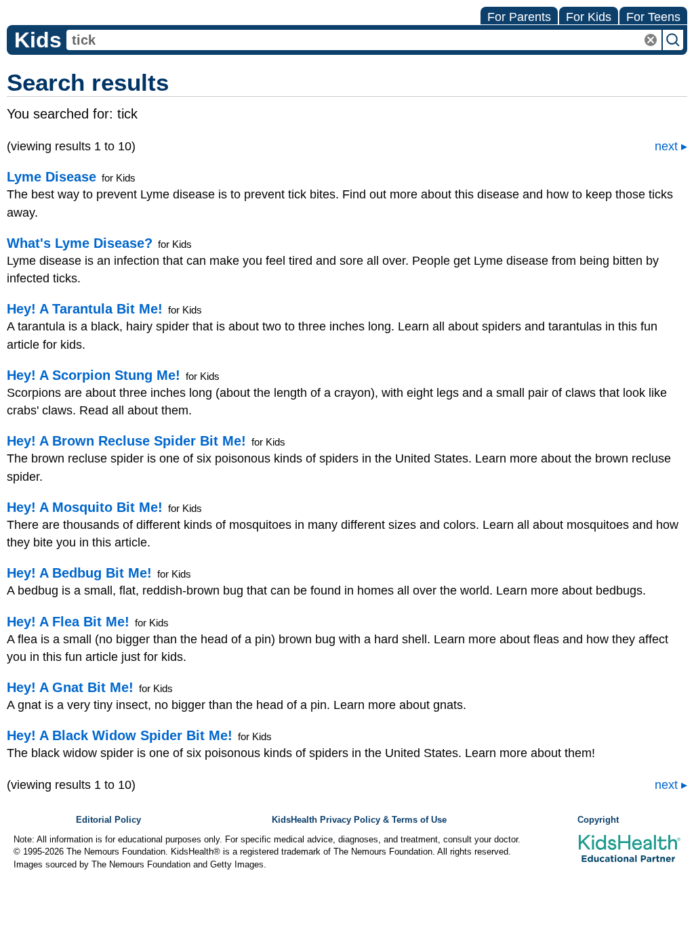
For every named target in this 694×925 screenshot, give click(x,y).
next (666, 146)
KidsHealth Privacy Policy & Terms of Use (359, 820)
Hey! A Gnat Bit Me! (70, 687)
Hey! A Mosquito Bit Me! (85, 507)
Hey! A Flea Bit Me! (68, 621)
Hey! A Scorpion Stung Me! (93, 375)
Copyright (598, 820)
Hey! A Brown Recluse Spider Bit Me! (126, 440)
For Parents (519, 17)
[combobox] (363, 40)
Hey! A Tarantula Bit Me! (85, 308)
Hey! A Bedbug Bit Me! (79, 572)
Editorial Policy (108, 820)
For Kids (588, 17)
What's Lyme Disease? (79, 243)
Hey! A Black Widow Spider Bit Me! (119, 735)
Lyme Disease (51, 176)
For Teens (653, 17)
